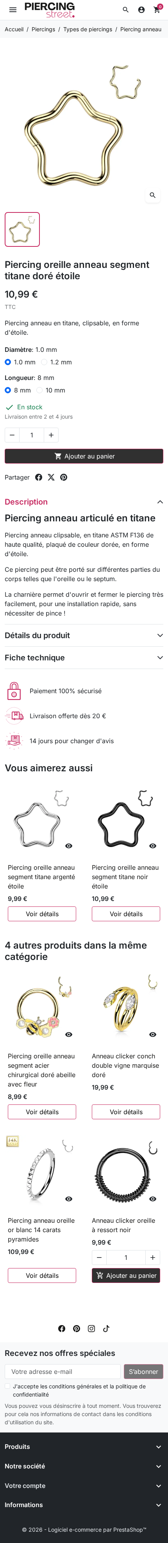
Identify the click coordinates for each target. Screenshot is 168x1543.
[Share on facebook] (39, 477)
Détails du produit (37, 635)
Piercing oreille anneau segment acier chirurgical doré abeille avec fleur (41, 1070)
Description (26, 502)
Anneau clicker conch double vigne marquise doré (125, 1065)
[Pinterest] (76, 1328)
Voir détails (42, 914)
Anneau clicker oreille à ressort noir (123, 1225)
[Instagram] (91, 1328)
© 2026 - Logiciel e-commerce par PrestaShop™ (84, 1529)
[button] (126, 10)
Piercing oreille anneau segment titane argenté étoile (41, 876)
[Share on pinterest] (64, 477)
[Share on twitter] (51, 477)
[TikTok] (106, 1328)
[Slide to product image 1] (22, 229)
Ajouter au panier (84, 456)
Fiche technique (35, 657)
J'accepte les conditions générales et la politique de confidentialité (79, 1390)
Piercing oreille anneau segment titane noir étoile (125, 876)
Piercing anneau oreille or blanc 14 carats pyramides (41, 1230)
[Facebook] (61, 1328)
